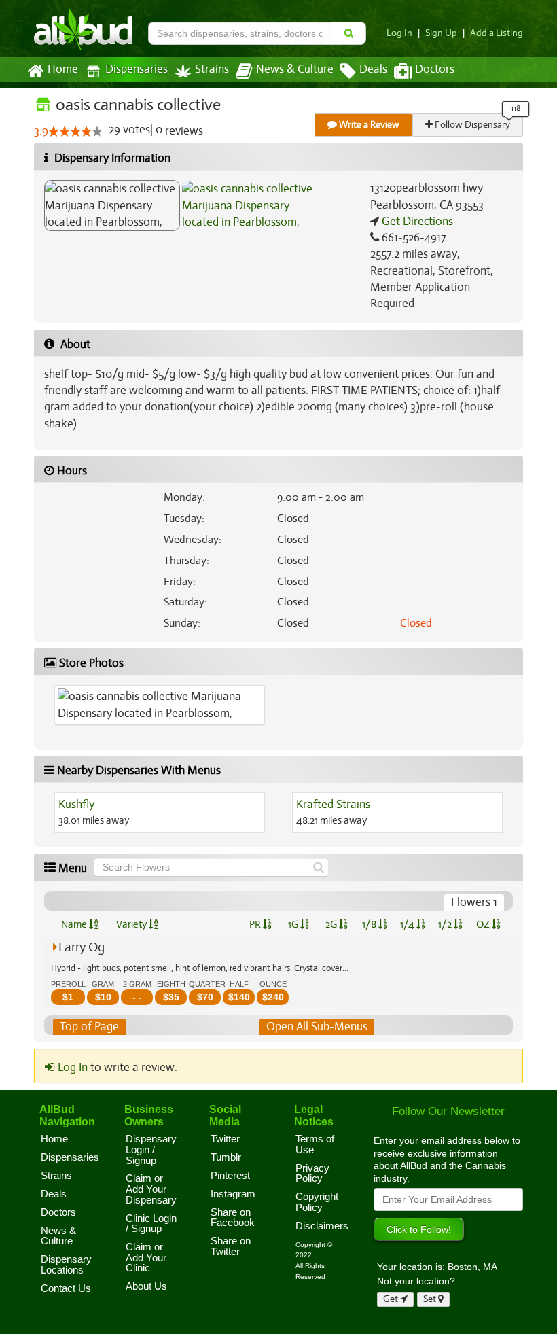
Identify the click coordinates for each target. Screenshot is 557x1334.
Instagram (233, 1194)
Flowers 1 (474, 902)
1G (294, 924)
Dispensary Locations (66, 1265)
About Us (146, 1286)
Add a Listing (496, 33)
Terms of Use (314, 1144)
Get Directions (416, 221)
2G (332, 924)
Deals (373, 69)
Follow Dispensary (471, 124)
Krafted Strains (333, 804)
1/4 (408, 924)
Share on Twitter (231, 1246)
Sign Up (441, 33)
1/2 (446, 924)
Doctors (434, 69)
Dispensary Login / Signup (151, 1149)
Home (63, 69)
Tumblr (226, 1157)
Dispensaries (136, 69)
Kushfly (76, 804)
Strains (212, 69)
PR (256, 924)
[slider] (75, 131)
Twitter (225, 1139)
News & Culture (295, 69)
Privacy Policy (312, 1173)
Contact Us (66, 1288)
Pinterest (230, 1175)
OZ (484, 924)
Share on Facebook (233, 1218)
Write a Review (368, 124)
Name (75, 924)
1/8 (370, 924)
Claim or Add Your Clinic (146, 1258)
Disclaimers (321, 1226)
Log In (399, 33)
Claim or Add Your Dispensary (151, 1189)
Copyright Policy (316, 1202)
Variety (132, 924)
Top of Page (89, 1026)
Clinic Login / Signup (151, 1224)
